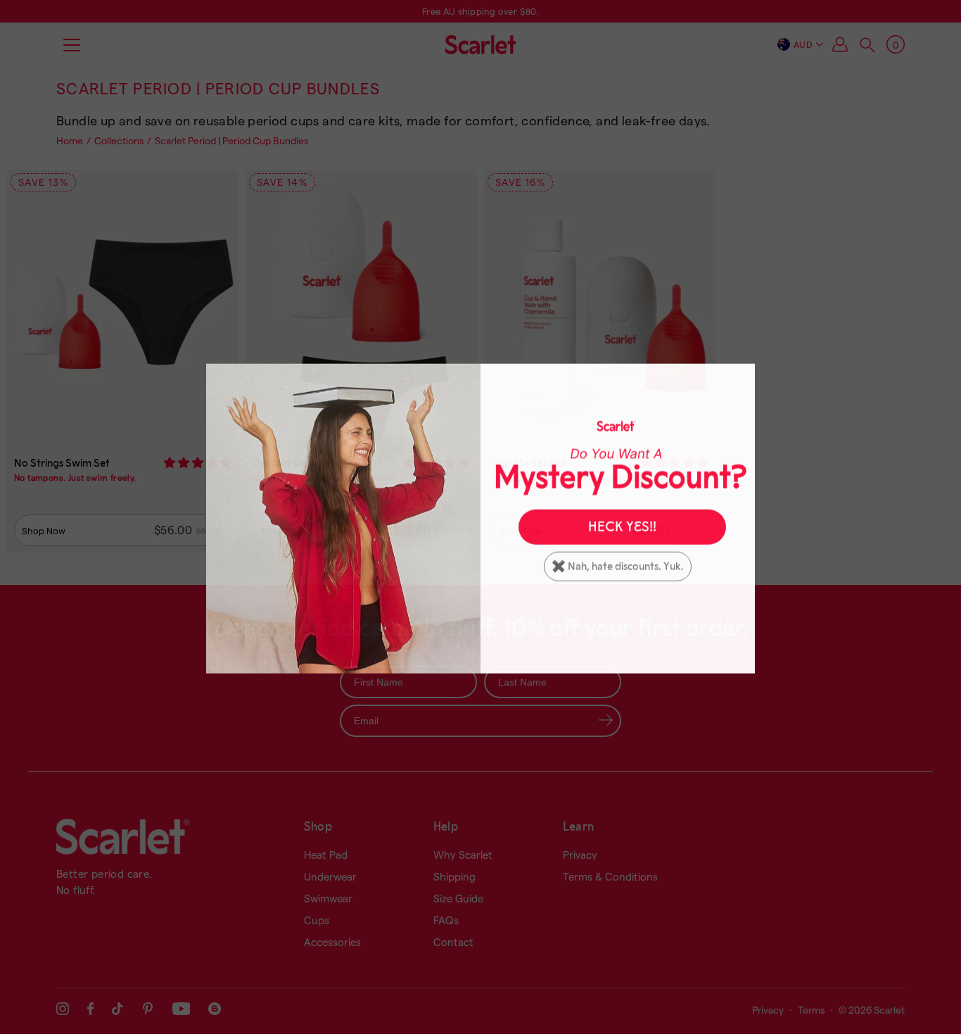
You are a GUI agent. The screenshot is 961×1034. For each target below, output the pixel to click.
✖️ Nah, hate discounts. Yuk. (618, 565)
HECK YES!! (622, 526)
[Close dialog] (739, 377)
